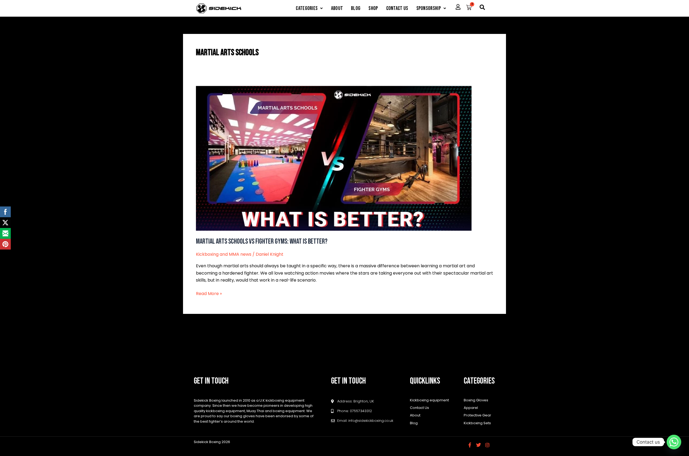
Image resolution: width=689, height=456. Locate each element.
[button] (309, 8)
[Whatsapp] (674, 442)
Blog (355, 8)
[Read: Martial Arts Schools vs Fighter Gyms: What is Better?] (334, 158)
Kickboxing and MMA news (223, 254)
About (337, 8)
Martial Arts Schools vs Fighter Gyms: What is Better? (262, 241)
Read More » (209, 293)
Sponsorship (428, 8)
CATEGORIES (307, 8)
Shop (373, 8)
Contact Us (397, 8)
